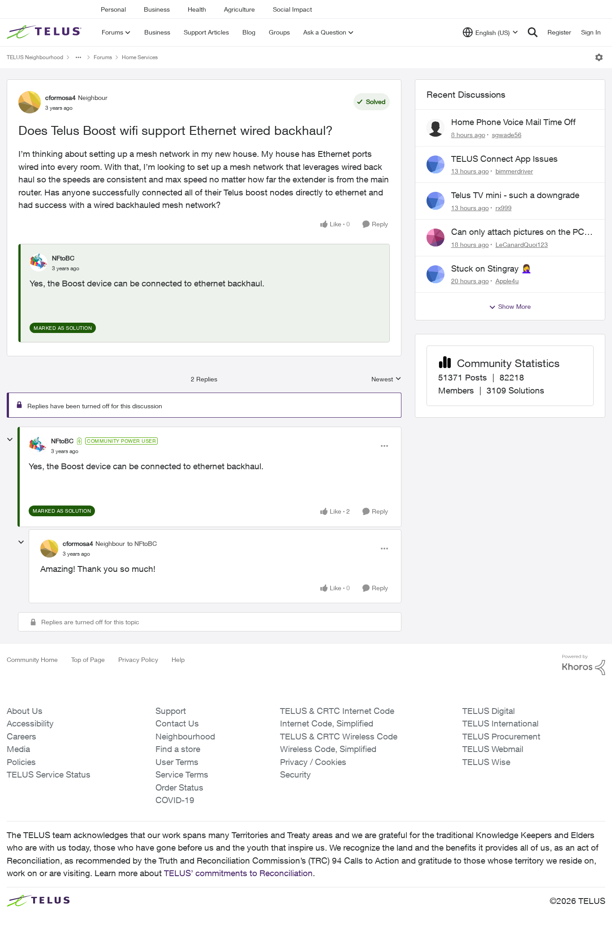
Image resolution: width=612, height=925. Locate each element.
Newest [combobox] (386, 379)
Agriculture (239, 9)
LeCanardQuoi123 (522, 244)
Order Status (179, 787)
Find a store (177, 749)
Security (295, 774)
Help (178, 659)
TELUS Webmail (492, 749)
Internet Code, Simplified (326, 723)
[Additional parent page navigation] (78, 57)
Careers (21, 736)
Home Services (140, 57)
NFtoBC (63, 258)
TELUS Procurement (501, 736)
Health (197, 9)
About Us (25, 711)
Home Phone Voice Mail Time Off (513, 122)
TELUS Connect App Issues (504, 159)
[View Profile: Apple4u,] (435, 274)
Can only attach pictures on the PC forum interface (517, 232)
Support (170, 711)
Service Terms (181, 774)
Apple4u (507, 281)
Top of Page (88, 659)
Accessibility (30, 723)
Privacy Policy (138, 659)
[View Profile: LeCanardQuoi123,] (435, 237)
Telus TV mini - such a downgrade (515, 195)
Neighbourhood (185, 736)
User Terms (176, 762)
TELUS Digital (488, 711)
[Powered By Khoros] (583, 665)
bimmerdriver (514, 171)
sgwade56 (506, 134)
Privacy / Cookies (313, 762)
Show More (514, 306)
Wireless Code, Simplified (328, 749)
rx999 (504, 208)
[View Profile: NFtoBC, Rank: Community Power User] (38, 446)
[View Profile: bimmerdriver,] (435, 164)
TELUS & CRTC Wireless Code (338, 736)
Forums (103, 57)
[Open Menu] (599, 57)
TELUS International (500, 723)
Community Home (32, 659)
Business (157, 9)
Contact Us (177, 723)
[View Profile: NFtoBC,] (38, 263)
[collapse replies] (9, 439)
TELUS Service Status (49, 774)
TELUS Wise (486, 762)
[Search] (532, 32)
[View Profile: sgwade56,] (435, 128)
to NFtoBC (142, 543)
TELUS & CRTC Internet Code (337, 711)
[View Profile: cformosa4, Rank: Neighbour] (29, 102)
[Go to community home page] (45, 32)
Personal (113, 9)
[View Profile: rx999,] (435, 201)
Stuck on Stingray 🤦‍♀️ (491, 268)
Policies (21, 762)
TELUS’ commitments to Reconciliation (238, 873)
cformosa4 (60, 97)
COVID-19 (174, 800)
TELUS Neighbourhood (35, 57)
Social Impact (292, 9)
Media (18, 749)
